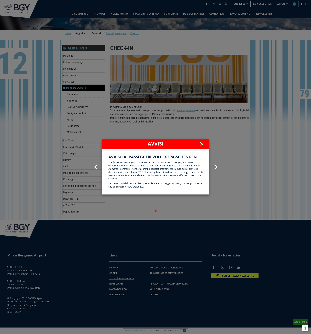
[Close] (202, 143)
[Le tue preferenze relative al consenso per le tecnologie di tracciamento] (305, 328)
